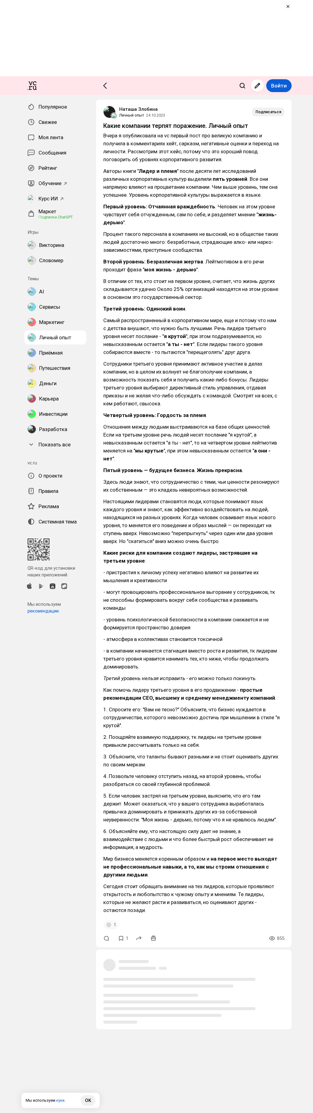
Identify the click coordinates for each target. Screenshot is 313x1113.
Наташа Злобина (138, 109)
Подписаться (268, 112)
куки (60, 1100)
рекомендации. (44, 611)
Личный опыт (131, 115)
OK (88, 1100)
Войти (279, 86)
